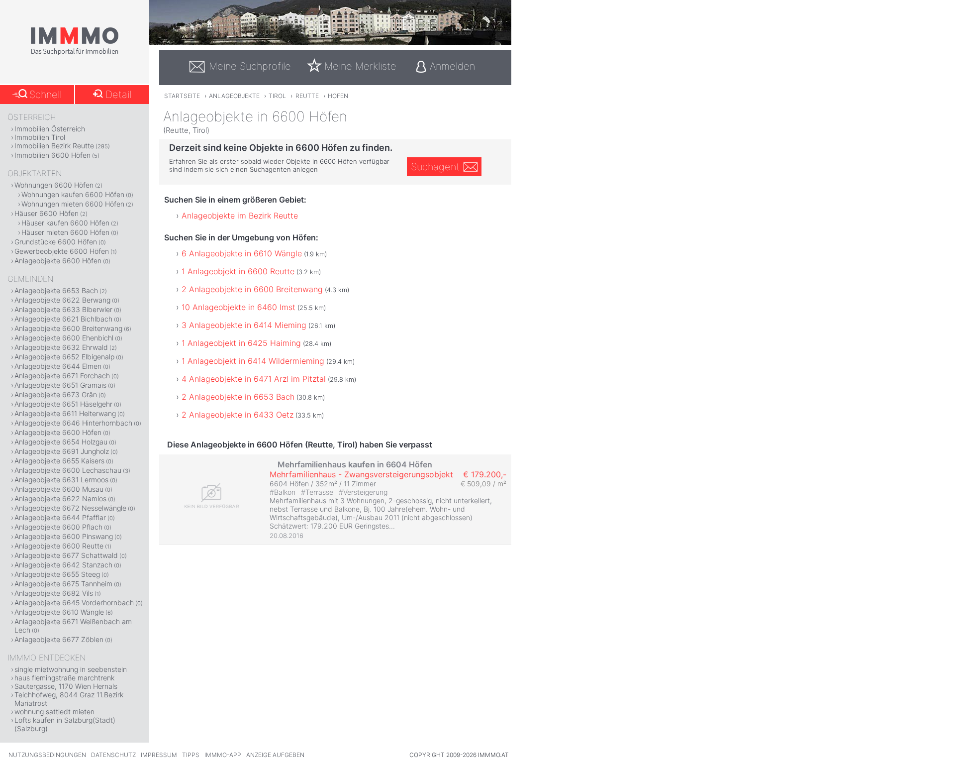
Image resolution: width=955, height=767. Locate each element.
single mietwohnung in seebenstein (70, 669)
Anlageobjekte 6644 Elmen (57, 366)
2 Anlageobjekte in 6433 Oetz (237, 415)
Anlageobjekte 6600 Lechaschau (67, 470)
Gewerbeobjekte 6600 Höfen (61, 251)
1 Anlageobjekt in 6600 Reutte (238, 271)
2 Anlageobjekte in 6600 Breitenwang (252, 289)
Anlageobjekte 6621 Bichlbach (63, 319)
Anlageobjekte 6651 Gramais (60, 385)
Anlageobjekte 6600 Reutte (58, 546)
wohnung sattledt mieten (54, 711)
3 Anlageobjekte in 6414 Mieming (244, 325)
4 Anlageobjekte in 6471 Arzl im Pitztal (254, 379)
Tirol (277, 96)
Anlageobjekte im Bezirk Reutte (240, 215)
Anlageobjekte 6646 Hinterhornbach (73, 423)
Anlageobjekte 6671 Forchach (62, 375)
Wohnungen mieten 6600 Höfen (72, 204)
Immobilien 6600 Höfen (52, 155)
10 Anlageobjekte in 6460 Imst (238, 307)
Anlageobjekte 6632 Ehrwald (61, 347)
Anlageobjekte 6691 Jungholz (61, 451)
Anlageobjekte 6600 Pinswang (63, 536)
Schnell (45, 95)
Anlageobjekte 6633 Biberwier (63, 309)
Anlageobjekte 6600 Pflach (58, 527)
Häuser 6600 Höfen (46, 213)
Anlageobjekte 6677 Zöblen (58, 639)
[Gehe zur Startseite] (74, 53)
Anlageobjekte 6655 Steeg (57, 574)
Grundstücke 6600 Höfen (55, 241)
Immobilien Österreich (49, 128)
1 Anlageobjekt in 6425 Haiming (241, 343)
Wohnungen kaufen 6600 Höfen (72, 194)
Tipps (190, 755)
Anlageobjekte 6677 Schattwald (66, 555)
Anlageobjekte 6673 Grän (55, 394)
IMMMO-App (222, 755)
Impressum (159, 755)
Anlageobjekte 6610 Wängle (59, 612)
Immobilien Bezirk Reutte (54, 145)
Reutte (307, 96)
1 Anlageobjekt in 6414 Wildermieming (253, 361)
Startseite (182, 96)
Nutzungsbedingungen (47, 755)
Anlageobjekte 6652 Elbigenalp (64, 356)
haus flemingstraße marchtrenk (64, 677)
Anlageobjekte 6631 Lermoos (61, 479)
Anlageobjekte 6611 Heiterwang (65, 413)
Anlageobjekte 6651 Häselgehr (63, 404)
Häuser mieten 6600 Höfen (65, 232)
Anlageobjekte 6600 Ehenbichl (63, 337)
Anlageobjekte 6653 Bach (56, 290)
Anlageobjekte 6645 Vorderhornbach (74, 602)
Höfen (338, 96)
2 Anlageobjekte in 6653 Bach (238, 397)
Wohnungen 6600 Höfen (54, 185)
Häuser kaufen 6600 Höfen (65, 223)
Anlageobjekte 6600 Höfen (57, 260)
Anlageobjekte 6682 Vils (53, 593)
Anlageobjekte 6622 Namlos (60, 498)
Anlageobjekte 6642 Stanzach (63, 564)
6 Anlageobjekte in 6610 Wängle (242, 253)
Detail (118, 95)
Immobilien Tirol (39, 137)
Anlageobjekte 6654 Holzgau (60, 442)
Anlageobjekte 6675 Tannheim (63, 583)
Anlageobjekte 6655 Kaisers (59, 460)
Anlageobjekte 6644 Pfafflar (60, 517)
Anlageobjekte (234, 96)
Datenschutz (113, 755)
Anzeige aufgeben (275, 755)
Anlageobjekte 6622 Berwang (62, 300)
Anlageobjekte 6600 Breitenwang (68, 328)
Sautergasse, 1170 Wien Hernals (65, 686)
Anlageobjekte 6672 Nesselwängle (70, 508)
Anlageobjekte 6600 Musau (58, 489)
